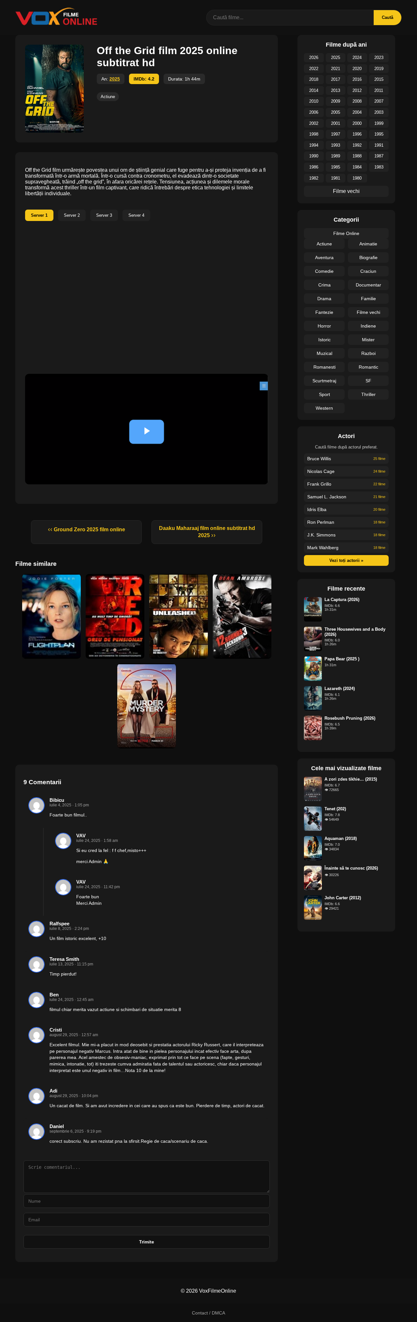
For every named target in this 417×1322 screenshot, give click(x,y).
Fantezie (324, 312)
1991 (378, 145)
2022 (313, 68)
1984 (357, 167)
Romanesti (324, 367)
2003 (378, 112)
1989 (335, 156)
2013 (335, 90)
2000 (357, 123)
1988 (357, 156)
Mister (368, 339)
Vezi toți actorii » (346, 560)
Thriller (368, 394)
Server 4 (136, 215)
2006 (313, 112)
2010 (313, 101)
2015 (378, 79)
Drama (324, 298)
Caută (387, 17)
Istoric (324, 339)
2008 (357, 101)
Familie (368, 298)
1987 (378, 156)
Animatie (368, 243)
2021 (335, 68)
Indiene (368, 326)
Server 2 (72, 215)
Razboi (368, 353)
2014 (313, 90)
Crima (324, 284)
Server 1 (39, 215)
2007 (378, 101)
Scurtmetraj (324, 380)
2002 (313, 123)
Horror (324, 326)
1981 (335, 178)
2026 (313, 57)
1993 (335, 145)
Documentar (368, 284)
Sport (324, 394)
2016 (357, 79)
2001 (335, 123)
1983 (378, 167)
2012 (357, 90)
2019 (378, 68)
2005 (335, 112)
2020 (357, 68)
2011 (378, 90)
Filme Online (346, 233)
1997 (335, 134)
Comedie (324, 271)
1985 (335, 167)
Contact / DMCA (208, 1312)
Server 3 (104, 215)
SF (368, 380)
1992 (357, 145)
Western (324, 408)
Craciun (368, 271)
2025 (114, 78)
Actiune (108, 96)
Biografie (368, 257)
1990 (313, 156)
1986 (313, 167)
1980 (357, 178)
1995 (378, 134)
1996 (357, 134)
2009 (335, 101)
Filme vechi (346, 191)
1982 (313, 178)
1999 (378, 123)
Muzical (324, 353)
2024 (357, 57)
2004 (357, 112)
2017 (335, 79)
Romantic (368, 367)
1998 (313, 134)
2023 (378, 57)
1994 (313, 145)
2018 (313, 79)
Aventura (324, 257)
